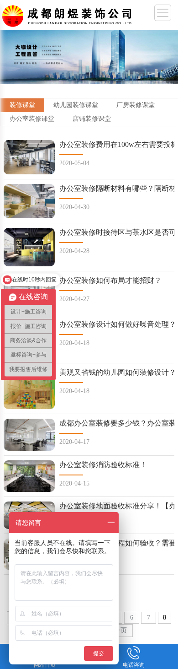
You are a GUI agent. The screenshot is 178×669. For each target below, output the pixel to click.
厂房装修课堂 (135, 105)
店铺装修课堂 (92, 118)
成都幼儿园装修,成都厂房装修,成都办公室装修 (68, 14)
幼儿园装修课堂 (75, 105)
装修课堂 (22, 105)
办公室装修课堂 (32, 118)
